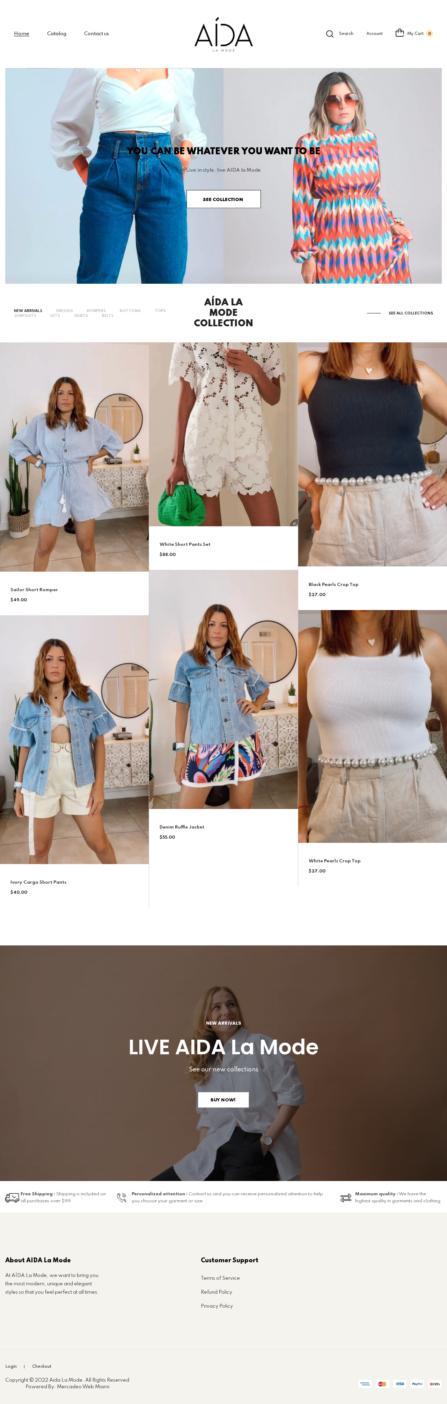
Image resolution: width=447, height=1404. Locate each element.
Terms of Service (220, 1278)
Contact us (96, 33)
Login (11, 1367)
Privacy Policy (217, 1306)
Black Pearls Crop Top (334, 584)
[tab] (28, 311)
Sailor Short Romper (34, 590)
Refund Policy (216, 1292)
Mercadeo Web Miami (83, 1386)
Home (21, 33)
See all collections (411, 313)
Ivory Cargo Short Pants (38, 882)
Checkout (41, 1367)
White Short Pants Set (185, 544)
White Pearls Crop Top (335, 861)
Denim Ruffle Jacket (182, 827)
